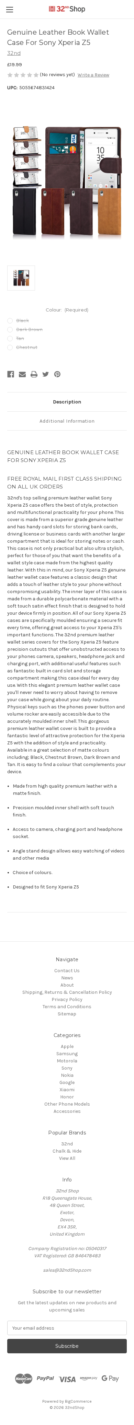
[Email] (22, 374)
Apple (67, 1046)
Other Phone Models (67, 1104)
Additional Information (67, 421)
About (67, 985)
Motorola (67, 1061)
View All (67, 1158)
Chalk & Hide (67, 1151)
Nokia (67, 1075)
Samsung (67, 1054)
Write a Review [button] (93, 75)
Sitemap (67, 1014)
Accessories (67, 1111)
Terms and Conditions (67, 1007)
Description (67, 402)
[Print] (34, 374)
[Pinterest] (57, 374)
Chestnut (26, 347)
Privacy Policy (67, 999)
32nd (67, 1144)
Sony (67, 1068)
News (67, 978)
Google (67, 1082)
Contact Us (67, 971)
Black (22, 320)
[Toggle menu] (9, 9)
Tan (20, 338)
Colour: (67, 310)
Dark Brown (29, 329)
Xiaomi (67, 1090)
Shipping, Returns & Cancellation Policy (67, 992)
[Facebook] (10, 374)
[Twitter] (45, 374)
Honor (67, 1097)
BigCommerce (78, 1401)
